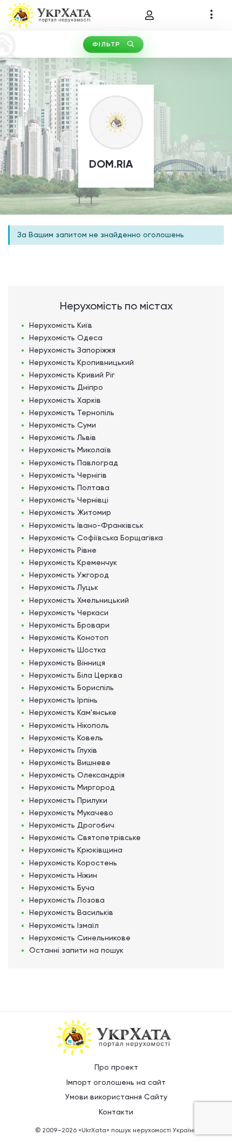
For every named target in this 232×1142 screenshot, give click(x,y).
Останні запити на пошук (76, 950)
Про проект (116, 1067)
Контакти (116, 1111)
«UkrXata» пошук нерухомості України (137, 1130)
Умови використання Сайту (116, 1096)
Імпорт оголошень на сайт (116, 1082)
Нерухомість (60, 325)
